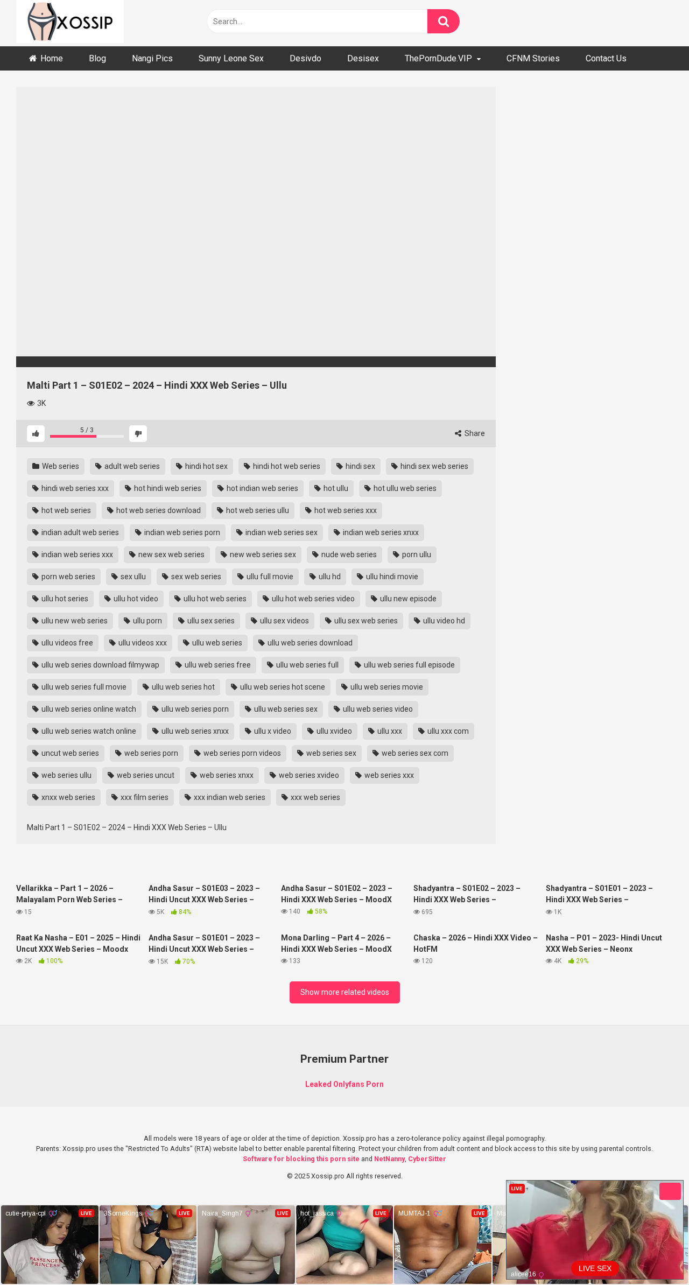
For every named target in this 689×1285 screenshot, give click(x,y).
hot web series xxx (345, 510)
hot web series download (158, 510)
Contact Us (606, 58)
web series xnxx (226, 775)
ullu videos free (66, 642)
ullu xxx (389, 731)
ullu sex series (210, 620)
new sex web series (171, 554)
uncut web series (69, 753)
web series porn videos (241, 753)
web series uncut (144, 775)
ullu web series (216, 642)
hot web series (65, 510)
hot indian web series (261, 488)
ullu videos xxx (142, 642)
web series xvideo (308, 775)
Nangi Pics (152, 58)
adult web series (131, 466)
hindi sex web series (433, 466)
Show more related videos (344, 992)
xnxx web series (67, 797)
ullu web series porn (194, 709)
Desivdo (305, 58)
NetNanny (389, 1159)
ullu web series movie (386, 687)
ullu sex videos (283, 620)
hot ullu (335, 488)
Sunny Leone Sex (231, 58)
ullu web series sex (285, 709)
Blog (97, 58)
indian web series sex (281, 532)
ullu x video (271, 731)
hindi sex (359, 466)
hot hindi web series (166, 488)
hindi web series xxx (74, 488)
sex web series (195, 576)
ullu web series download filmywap (99, 665)
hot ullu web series (404, 488)
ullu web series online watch (88, 709)
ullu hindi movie (391, 576)
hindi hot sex (206, 466)
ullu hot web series (214, 598)
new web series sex (262, 554)
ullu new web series (74, 620)
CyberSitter (427, 1159)
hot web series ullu (256, 510)
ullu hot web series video (312, 598)
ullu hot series (64, 598)
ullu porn (146, 620)
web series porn (150, 753)
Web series (59, 466)
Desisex (363, 58)
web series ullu (66, 775)
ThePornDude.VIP (438, 58)
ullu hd (329, 576)
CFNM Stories (533, 58)
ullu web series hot (182, 687)
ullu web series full (307, 665)
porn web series (67, 576)
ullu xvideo (333, 731)
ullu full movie (269, 576)
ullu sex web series (365, 620)
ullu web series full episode (408, 665)
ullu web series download (309, 642)
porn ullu (415, 554)
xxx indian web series (228, 797)
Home (51, 58)
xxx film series (143, 797)
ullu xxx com (447, 731)
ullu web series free (217, 665)
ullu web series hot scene (281, 687)
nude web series (348, 554)
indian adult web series (79, 532)
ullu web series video (377, 709)
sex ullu (132, 576)
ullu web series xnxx (194, 731)
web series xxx (388, 775)
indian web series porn (181, 532)
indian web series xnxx (380, 532)
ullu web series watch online (88, 731)
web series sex (330, 753)
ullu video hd (443, 620)
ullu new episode (407, 598)
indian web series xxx (76, 554)
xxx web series (314, 797)
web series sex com (414, 753)
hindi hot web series (285, 466)
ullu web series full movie (83, 687)
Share (474, 433)
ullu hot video (135, 598)
